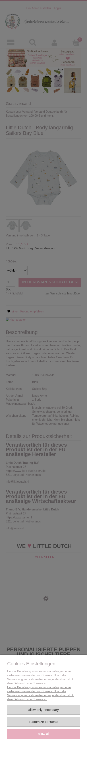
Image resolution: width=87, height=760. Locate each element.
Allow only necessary (43, 710)
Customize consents (43, 722)
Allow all (43, 734)
